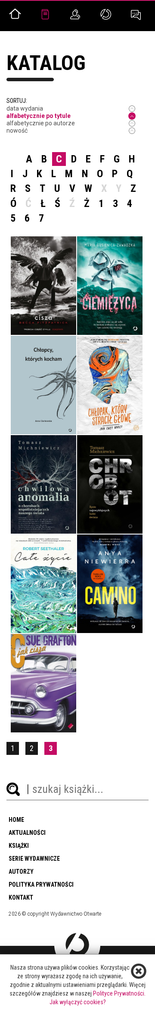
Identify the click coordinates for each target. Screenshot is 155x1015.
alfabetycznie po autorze (40, 123)
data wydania (24, 108)
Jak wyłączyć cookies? (78, 1002)
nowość (17, 130)
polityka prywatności (41, 884)
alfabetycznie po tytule (38, 115)
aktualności (27, 832)
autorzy (21, 871)
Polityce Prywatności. (119, 993)
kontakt (21, 897)
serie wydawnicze (34, 858)
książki (19, 845)
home (16, 819)
